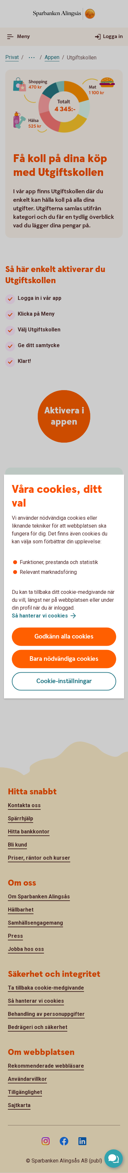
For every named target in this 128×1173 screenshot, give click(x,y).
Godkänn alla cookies (64, 637)
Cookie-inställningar (64, 681)
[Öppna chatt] (113, 1158)
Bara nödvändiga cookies (64, 659)
